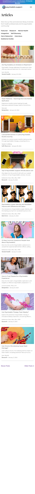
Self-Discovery (16, 33)
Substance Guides (7, 39)
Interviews (18, 36)
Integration (5, 33)
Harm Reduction (7, 36)
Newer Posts (5, 366)
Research (13, 31)
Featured (4, 31)
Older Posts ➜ (29, 366)
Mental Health (23, 31)
